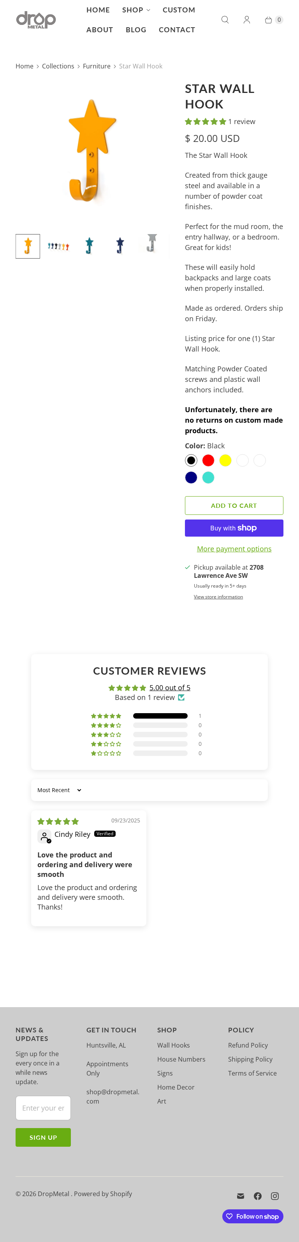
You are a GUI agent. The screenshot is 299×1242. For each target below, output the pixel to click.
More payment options (234, 548)
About (99, 29)
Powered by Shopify (103, 1194)
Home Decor (176, 1087)
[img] (58, 821)
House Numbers (181, 1059)
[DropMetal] (36, 20)
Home (98, 9)
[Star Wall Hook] (89, 154)
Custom (179, 9)
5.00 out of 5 (170, 687)
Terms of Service (252, 1073)
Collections (58, 66)
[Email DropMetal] (240, 1196)
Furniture (97, 66)
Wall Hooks (173, 1045)
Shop (132, 9)
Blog (136, 29)
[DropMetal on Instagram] (274, 1196)
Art (161, 1101)
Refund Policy (248, 1045)
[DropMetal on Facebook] (257, 1196)
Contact (177, 29)
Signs (165, 1073)
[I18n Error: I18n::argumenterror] (28, 246)
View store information (218, 597)
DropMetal (54, 1194)
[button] (206, 121)
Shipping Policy (250, 1059)
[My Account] (247, 19)
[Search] (225, 19)
